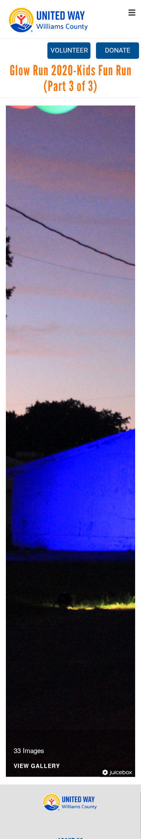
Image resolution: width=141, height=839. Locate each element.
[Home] (49, 20)
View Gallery (37, 766)
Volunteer (69, 50)
